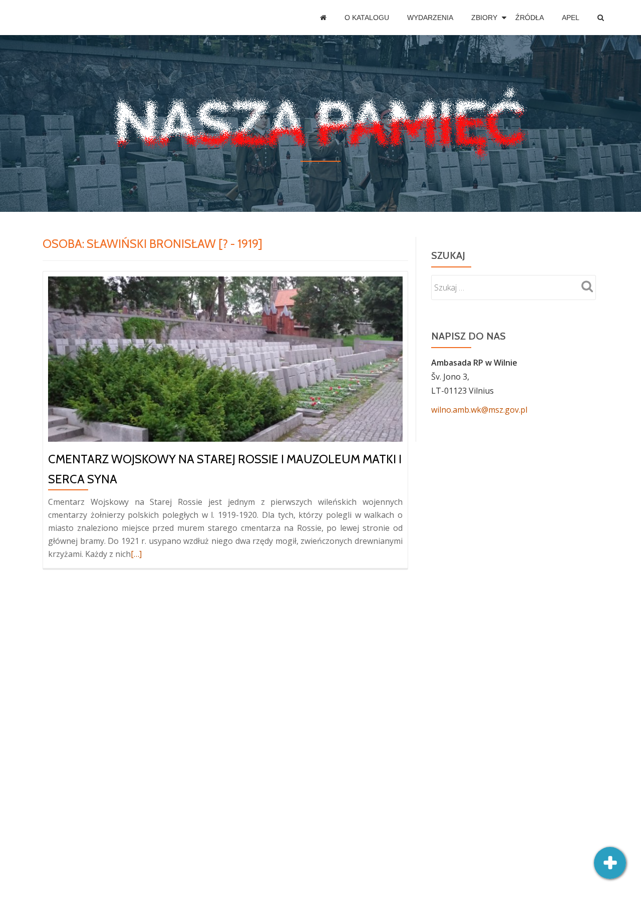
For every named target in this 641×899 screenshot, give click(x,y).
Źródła (529, 18)
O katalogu (367, 18)
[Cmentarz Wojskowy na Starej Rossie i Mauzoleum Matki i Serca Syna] (225, 358)
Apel (570, 18)
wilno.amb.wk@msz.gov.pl (479, 409)
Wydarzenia (430, 18)
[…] (136, 553)
